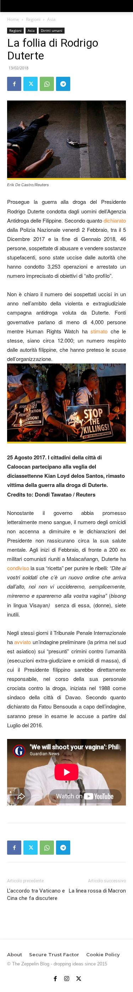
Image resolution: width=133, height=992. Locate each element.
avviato (22, 642)
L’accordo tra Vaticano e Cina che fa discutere (36, 894)
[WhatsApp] (47, 84)
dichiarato (115, 220)
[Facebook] (14, 84)
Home (13, 19)
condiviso (18, 568)
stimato (98, 331)
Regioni (33, 19)
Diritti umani (51, 30)
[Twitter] (30, 84)
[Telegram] (63, 84)
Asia (51, 19)
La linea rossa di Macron (97, 891)
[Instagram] (67, 977)
